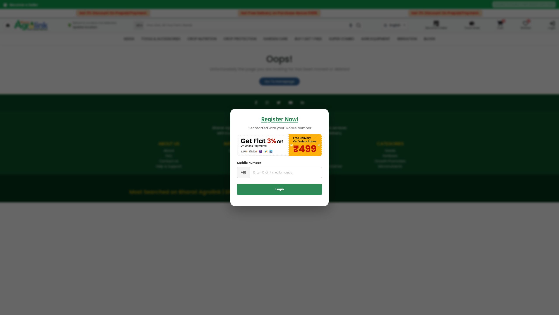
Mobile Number (249, 163)
